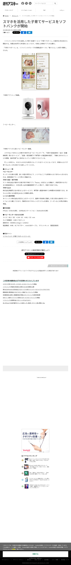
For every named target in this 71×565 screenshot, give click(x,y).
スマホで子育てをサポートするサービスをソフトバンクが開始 (20, 284)
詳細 (13, 549)
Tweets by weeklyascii (41, 377)
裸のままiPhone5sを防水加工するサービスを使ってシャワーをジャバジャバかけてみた (26, 289)
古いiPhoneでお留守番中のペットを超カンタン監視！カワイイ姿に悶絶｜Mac (24, 303)
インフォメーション (8, 10)
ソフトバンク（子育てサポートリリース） (17, 236)
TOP (26, 10)
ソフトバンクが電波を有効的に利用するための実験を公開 (18, 286)
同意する (35, 554)
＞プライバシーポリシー (35, 558)
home (7, 16)
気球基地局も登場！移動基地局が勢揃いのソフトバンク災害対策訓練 (21, 295)
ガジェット (15, 16)
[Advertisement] (35, 323)
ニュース (62, 10)
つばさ (8, 32)
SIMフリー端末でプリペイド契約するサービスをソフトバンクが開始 (21, 297)
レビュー (44, 10)
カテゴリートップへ (58, 266)
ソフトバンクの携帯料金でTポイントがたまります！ (17, 300)
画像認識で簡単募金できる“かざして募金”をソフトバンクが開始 (20, 292)
